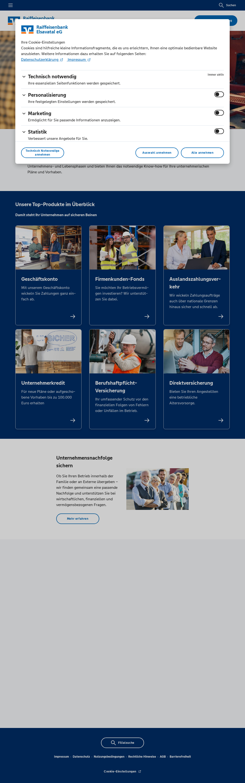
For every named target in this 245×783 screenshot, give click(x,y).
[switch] (219, 94)
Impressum (77, 59)
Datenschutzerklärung (40, 59)
